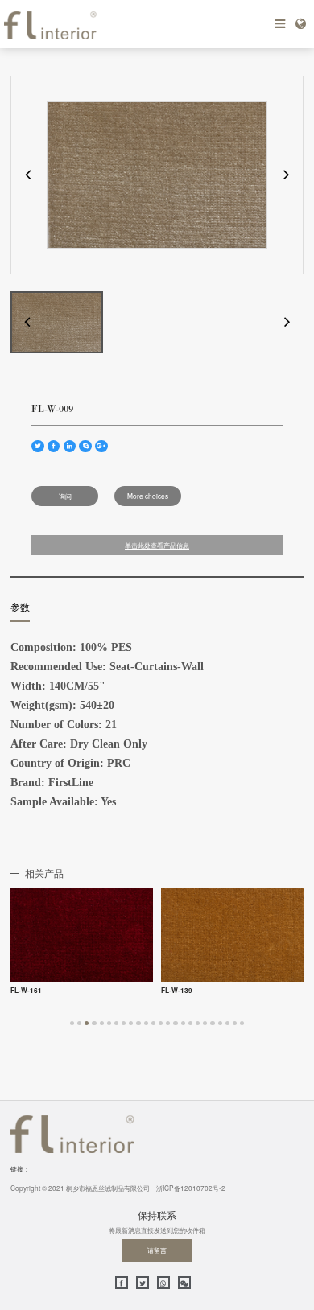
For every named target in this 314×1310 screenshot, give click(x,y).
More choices (147, 496)
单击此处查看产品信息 (157, 545)
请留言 (157, 1249)
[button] (27, 175)
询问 (65, 496)
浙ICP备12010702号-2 (190, 1188)
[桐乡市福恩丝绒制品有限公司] (80, 24)
